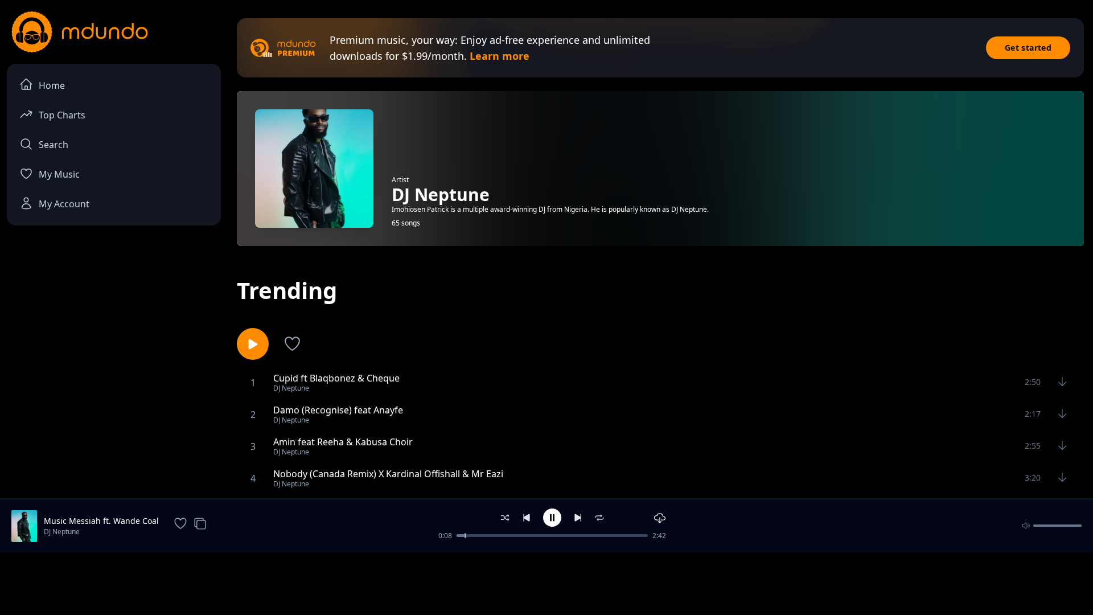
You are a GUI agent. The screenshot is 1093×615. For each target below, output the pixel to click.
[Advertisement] (546, 582)
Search (53, 144)
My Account (64, 204)
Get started (1028, 47)
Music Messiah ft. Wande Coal (101, 520)
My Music (59, 174)
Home (52, 85)
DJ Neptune (62, 531)
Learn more (499, 56)
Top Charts (62, 115)
